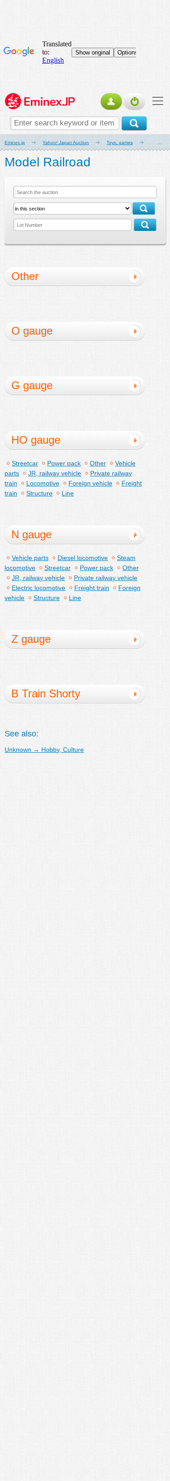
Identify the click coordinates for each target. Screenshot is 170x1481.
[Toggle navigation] (155, 101)
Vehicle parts (30, 557)
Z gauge (31, 639)
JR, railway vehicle (54, 473)
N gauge (31, 534)
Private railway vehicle (105, 577)
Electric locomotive (38, 587)
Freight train (91, 587)
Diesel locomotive (83, 557)
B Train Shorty (45, 693)
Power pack (64, 463)
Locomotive (42, 483)
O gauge (32, 331)
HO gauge (35, 440)
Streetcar (25, 463)
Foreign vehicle (90, 483)
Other (25, 276)
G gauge (32, 385)
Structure (39, 493)
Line (68, 493)
